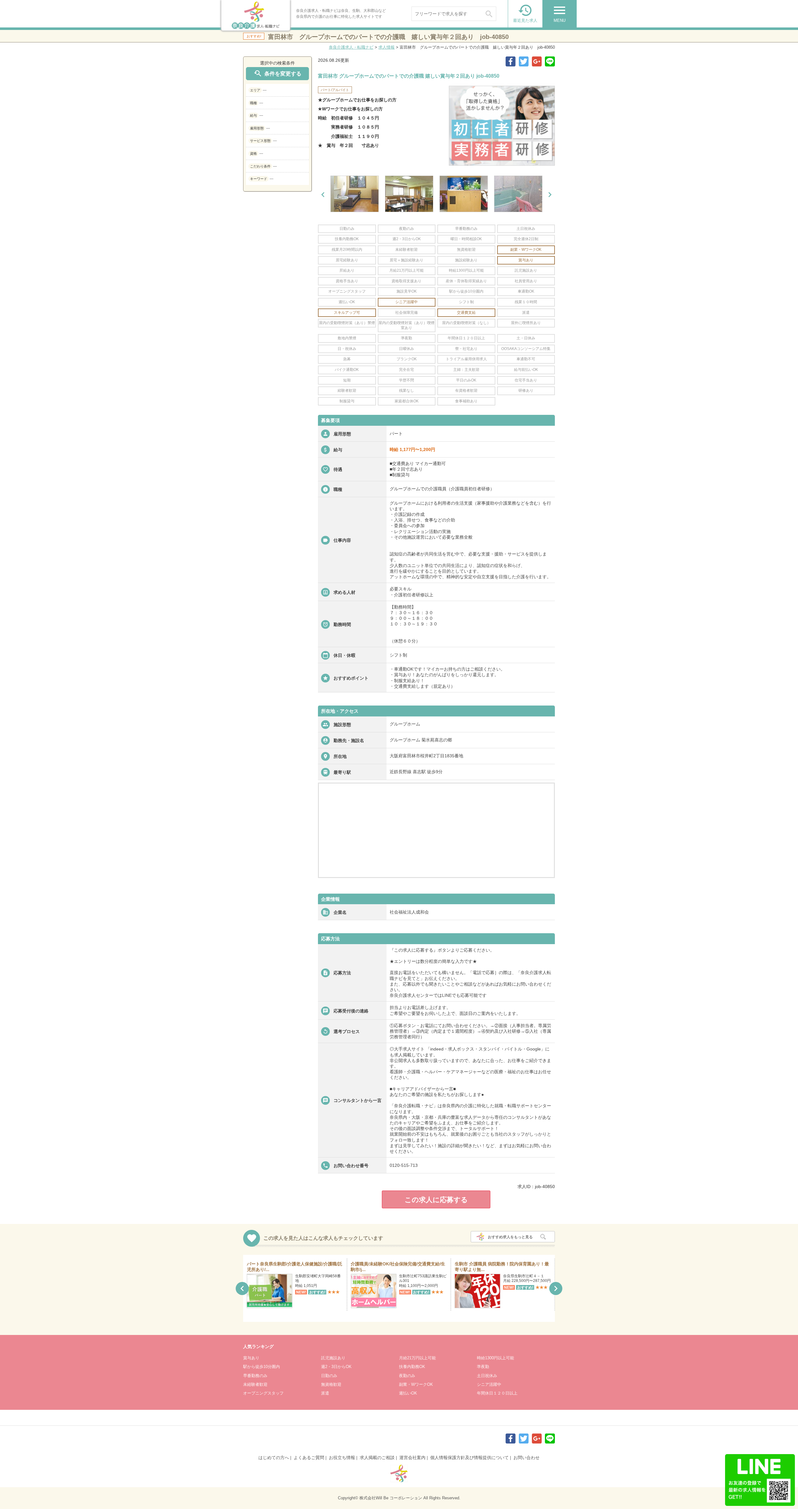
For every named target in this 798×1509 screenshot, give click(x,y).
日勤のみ (329, 1375)
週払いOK (408, 1393)
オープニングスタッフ (263, 1393)
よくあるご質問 (309, 1457)
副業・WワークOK (416, 1384)
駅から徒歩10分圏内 (261, 1366)
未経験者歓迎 (255, 1384)
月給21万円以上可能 (417, 1358)
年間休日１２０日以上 (497, 1393)
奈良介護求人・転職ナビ (351, 47)
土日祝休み (487, 1375)
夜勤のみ (407, 1375)
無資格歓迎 (331, 1384)
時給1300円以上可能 (495, 1358)
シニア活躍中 (489, 1384)
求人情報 (386, 47)
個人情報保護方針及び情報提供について (469, 1457)
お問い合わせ (526, 1457)
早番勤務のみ (255, 1375)
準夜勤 (483, 1366)
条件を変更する (277, 73)
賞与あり (251, 1358)
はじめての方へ (273, 1457)
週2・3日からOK (336, 1366)
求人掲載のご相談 (377, 1457)
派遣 (325, 1393)
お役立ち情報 (342, 1457)
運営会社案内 (412, 1457)
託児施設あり (333, 1358)
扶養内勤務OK (412, 1366)
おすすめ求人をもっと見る (510, 1237)
